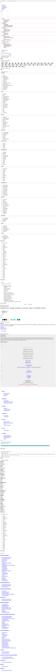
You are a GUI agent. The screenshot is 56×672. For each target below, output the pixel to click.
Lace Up (4, 134)
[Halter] (2, 496)
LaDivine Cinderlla (7, 297)
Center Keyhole (5, 119)
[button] (3, 18)
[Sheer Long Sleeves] (3, 506)
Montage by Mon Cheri (6, 625)
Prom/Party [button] (4, 413)
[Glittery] (1, 479)
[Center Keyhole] (3, 472)
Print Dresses (5, 103)
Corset (4, 120)
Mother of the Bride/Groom (7, 85)
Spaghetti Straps (6, 237)
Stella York (4, 578)
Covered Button (5, 132)
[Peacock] (3, 319)
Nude (4, 271)
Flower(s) (4, 158)
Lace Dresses (5, 97)
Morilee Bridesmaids (5, 605)
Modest (4, 101)
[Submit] (10, 11)
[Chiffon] (1, 488)
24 (49, 63)
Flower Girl (5, 81)
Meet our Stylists (5, 666)
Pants (4, 102)
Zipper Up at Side (6, 139)
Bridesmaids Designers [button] (4, 602)
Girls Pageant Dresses (7, 83)
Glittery (4, 143)
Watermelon (5, 264)
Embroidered (5, 156)
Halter (4, 200)
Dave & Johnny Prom (8, 292)
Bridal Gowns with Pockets (6, 600)
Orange (4, 267)
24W (34, 64)
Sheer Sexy (5, 106)
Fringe (4, 159)
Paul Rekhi (6, 290)
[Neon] (1, 480)
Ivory (4, 270)
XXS (3, 66)
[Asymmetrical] (2, 492)
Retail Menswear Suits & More (7, 670)
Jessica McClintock (5, 593)
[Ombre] (1, 481)
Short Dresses (5, 107)
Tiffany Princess (7, 295)
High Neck (4, 201)
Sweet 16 (4, 89)
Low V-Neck (5, 203)
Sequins (4, 164)
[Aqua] (14, 319)
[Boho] (2, 467)
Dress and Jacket (6, 96)
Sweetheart (5, 212)
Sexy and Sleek (5, 105)
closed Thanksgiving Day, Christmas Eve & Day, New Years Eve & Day (29, 367)
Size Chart (2, 326)
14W (14, 64)
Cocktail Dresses (6, 78)
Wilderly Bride (4, 579)
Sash (4, 163)
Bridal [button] (3, 391)
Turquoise (4, 251)
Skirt (4, 108)
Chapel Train (5, 187)
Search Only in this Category (6, 55)
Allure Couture (4, 559)
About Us (28, 370)
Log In (3, 9)
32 (33, 454)
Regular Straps (5, 236)
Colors (5, 291)
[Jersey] (1, 489)
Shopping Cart (4, 7)
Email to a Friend (3, 329)
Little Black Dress (6, 98)
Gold (4, 272)
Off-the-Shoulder (6, 205)
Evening (4, 80)
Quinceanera (5, 87)
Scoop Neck (5, 209)
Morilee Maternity (5, 606)
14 (32, 63)
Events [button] (3, 428)
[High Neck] (2, 497)
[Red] (6, 319)
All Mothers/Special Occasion (7, 616)
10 (25, 63)
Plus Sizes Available (6, 125)
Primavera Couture (5, 627)
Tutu (4, 111)
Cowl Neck (5, 199)
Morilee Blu (4, 564)
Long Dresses (5, 100)
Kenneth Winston (5, 573)
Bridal (4, 75)
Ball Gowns (5, 94)
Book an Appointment (11, 0)
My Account (4, 6)
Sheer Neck (5, 210)
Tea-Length (5, 194)
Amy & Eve (4, 590)
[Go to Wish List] (1, 2)
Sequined (4, 177)
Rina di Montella (4, 628)
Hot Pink (4, 262)
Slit (3, 128)
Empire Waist (5, 219)
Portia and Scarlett (8, 298)
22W (30, 64)
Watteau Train (5, 195)
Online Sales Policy (3, 327)
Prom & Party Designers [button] (6, 283)
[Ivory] (16, 319)
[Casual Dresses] (3, 463)
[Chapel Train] (2, 493)
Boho (4, 95)
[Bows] (2, 484)
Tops (4, 110)
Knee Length (5, 190)
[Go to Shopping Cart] (0, 2)
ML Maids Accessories (5, 612)
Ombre (4, 146)
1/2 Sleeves (5, 225)
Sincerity (3, 577)
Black (4, 274)
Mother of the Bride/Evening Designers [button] (7, 614)
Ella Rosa (3, 571)
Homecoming (5, 84)
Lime (4, 249)
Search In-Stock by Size (6, 60)
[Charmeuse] (1, 487)
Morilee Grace (4, 566)
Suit (3, 109)
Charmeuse (5, 168)
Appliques (4, 152)
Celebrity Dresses (6, 118)
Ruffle (4, 162)
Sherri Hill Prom (7, 286)
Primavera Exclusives (8, 300)
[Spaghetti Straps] (2, 510)
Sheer (4, 136)
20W (26, 64)
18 (39, 63)
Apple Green (5, 247)
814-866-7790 (3, 0)
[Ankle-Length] (2, 491)
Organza (4, 175)
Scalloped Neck (5, 208)
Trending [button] (2, 649)
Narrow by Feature (5, 71)
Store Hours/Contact (29, 365)
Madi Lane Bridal (5, 576)
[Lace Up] (2, 476)
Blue (3, 254)
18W (22, 64)
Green (4, 248)
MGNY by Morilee (5, 623)
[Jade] (18, 319)
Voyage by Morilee (5, 595)
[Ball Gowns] (2, 466)
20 (42, 63)
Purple (4, 256)
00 (7, 63)
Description (4, 330)
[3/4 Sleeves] (3, 505)
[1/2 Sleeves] (3, 504)
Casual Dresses (5, 77)
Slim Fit (4, 221)
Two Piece (4, 112)
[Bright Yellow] (9, 319)
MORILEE (3, 561)
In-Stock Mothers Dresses (6, 617)
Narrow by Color (4, 243)
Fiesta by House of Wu (8, 294)
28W (43, 64)
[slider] (50, 445)
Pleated (4, 124)
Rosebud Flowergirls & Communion (8, 658)
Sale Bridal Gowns (5, 580)
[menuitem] (29, 5)
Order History (29, 376)
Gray (4, 275)
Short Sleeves (5, 230)
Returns (29, 366)
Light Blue (4, 252)
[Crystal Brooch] (2, 485)
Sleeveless (5, 231)
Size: (1, 315)
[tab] (29, 292)
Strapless (4, 211)
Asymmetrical (5, 186)
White (4, 277)
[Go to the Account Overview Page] (0, 3)
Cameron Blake (4, 619)
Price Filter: (4, 56)
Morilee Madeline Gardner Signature (8, 565)
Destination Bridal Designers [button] (5, 588)
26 (52, 63)
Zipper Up (4, 138)
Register (3, 8)
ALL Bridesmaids (5, 604)
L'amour (3, 575)
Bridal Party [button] (4, 398)
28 (3, 64)
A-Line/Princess (5, 218)
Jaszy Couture (7, 289)
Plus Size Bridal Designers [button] (5, 582)
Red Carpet (5, 88)
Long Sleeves (5, 228)
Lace (4, 161)
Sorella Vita (4, 611)
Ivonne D (3, 621)
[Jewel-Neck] (2, 498)
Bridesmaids (5, 76)
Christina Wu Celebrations (6, 608)
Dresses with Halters (5, 652)
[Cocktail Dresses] (3, 464)
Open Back (5, 123)
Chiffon (4, 169)
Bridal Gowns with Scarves (6, 599)
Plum (4, 265)
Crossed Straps (5, 133)
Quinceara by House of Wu (9, 293)
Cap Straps (5, 235)
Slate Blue (4, 253)
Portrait (4, 207)
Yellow (4, 244)
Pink (3, 261)
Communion (5, 79)
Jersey (4, 172)
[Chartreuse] (11, 319)
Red (3, 266)
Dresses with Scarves (5, 651)
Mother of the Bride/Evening (7, 662)
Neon (4, 145)
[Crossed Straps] (2, 475)
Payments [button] (4, 433)
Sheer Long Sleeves (6, 229)
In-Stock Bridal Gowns (6, 558)
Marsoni (3, 622)
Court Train (5, 188)
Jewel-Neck (5, 202)
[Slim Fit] (2, 502)
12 (28, 63)
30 (6, 64)
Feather (4, 157)
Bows (4, 154)
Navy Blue (4, 255)
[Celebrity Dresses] (3, 471)
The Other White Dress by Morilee (8, 594)
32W (51, 64)
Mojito (4, 245)
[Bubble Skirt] (3, 470)
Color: (1, 317)
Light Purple (5, 259)
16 (35, 63)
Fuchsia (4, 263)
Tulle (4, 180)
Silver (4, 276)
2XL (24, 66)
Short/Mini (5, 191)
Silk (3, 178)
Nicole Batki (4, 626)
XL (20, 66)
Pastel (4, 147)
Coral (4, 269)
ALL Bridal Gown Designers (6, 557)
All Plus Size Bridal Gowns (6, 584)
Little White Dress (6, 99)
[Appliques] (2, 483)
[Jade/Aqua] (19, 319)
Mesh (4, 174)
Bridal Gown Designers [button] (4, 555)
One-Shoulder (5, 206)
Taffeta (4, 179)
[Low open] (2, 477)
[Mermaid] (2, 501)
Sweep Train (5, 192)
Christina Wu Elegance (6, 620)
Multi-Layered (5, 122)
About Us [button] (3, 419)
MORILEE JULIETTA (5, 586)
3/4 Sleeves (5, 226)
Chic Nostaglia (4, 569)
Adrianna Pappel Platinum (6, 607)
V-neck (4, 213)
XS (7, 66)
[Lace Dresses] (2, 468)
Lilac (4, 258)
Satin (4, 176)
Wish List (3, 5)
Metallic (4, 144)
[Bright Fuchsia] (8, 319)
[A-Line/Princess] (2, 500)
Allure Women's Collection (6, 585)
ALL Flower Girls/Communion (7, 657)
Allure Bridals (4, 560)
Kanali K (3, 610)
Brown (4, 273)
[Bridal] (3, 462)
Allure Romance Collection (6, 562)
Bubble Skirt (5, 117)
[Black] (4, 319)
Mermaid (4, 220)
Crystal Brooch (5, 155)
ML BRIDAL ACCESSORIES (6, 570)
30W (47, 64)
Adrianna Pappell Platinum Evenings (8, 618)
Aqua (4, 250)
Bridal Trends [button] (2, 597)
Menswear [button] (2, 668)
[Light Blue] (13, 319)
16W (18, 64)
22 (24, 454)
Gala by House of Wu (5, 591)
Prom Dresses (5, 86)
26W (39, 64)
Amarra (5, 287)
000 (3, 63)
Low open (4, 135)
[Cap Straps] (2, 508)
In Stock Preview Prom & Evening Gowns (12, 301)
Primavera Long (7, 299)
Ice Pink (4, 260)
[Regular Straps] (2, 509)
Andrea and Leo (7, 288)
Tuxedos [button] (3, 406)
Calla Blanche (4, 567)
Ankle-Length (5, 185)
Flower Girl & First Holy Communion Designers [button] (8, 655)
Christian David (4, 568)
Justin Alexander (5, 572)
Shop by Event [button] (3, 660)
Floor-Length (5, 189)
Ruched (4, 127)
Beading (4, 153)
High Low (4, 121)
